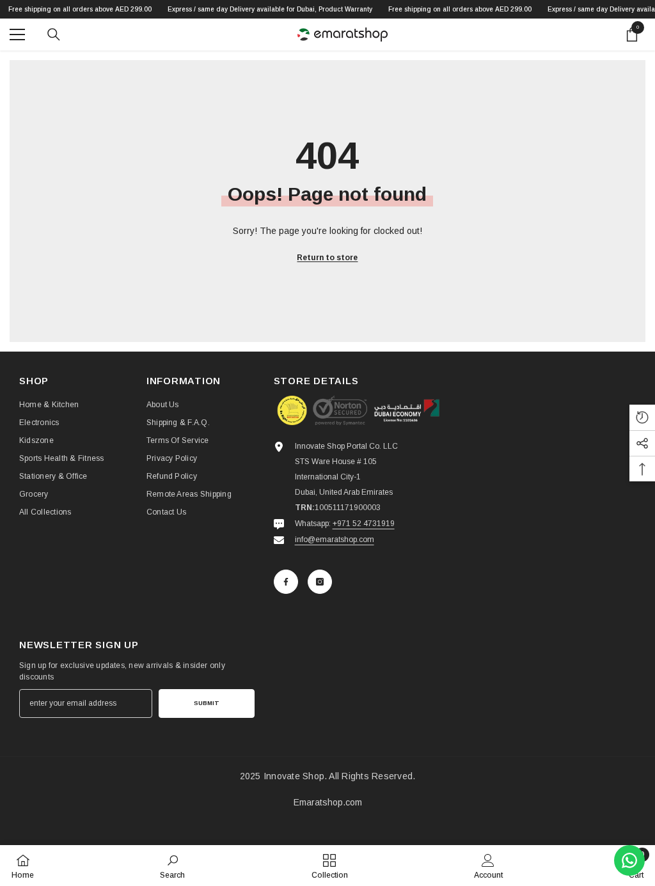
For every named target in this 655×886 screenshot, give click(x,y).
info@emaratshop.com (334, 539)
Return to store (327, 257)
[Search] (53, 34)
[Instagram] (320, 582)
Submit (206, 702)
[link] (172, 865)
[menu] (17, 34)
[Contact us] (629, 860)
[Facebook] (286, 582)
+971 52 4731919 (364, 523)
